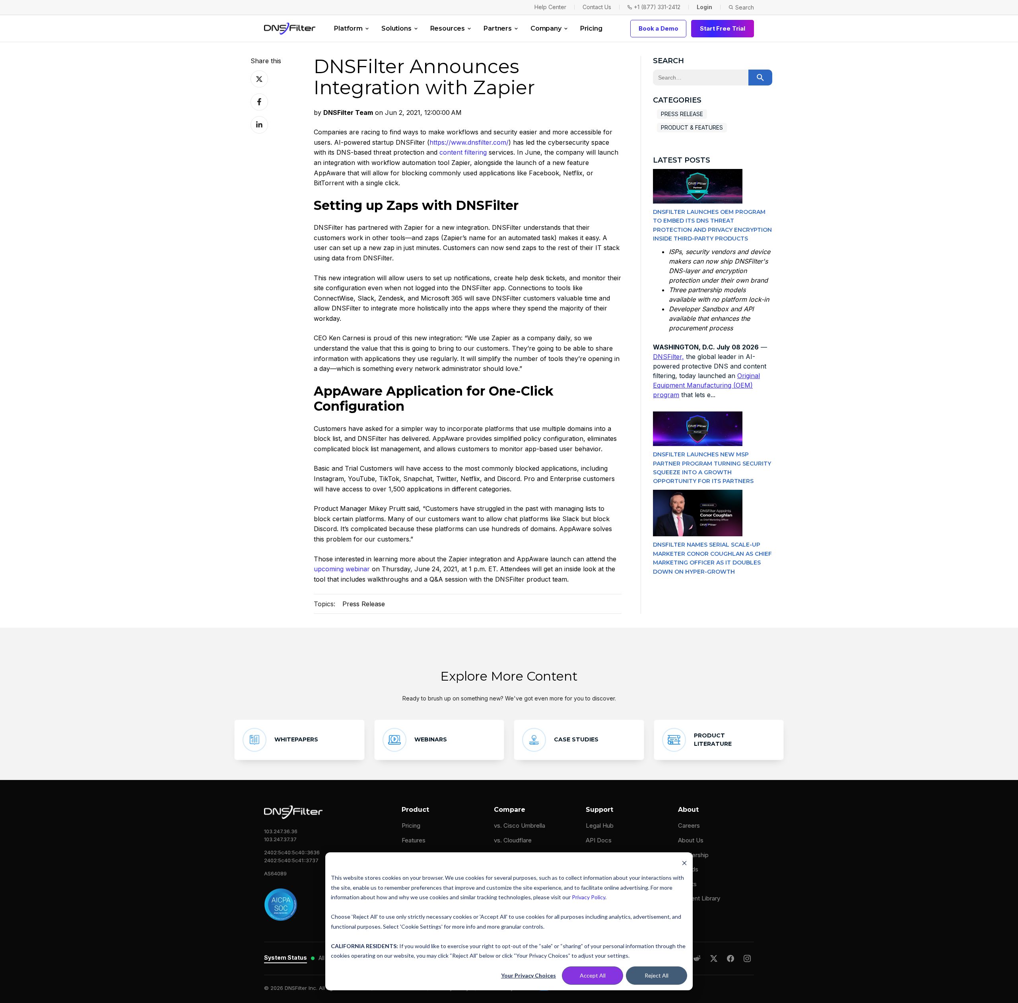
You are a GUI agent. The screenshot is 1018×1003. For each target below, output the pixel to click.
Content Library (699, 898)
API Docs (599, 840)
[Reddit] (697, 958)
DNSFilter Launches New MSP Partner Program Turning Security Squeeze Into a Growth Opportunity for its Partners (712, 468)
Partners (498, 28)
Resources (447, 28)
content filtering (463, 152)
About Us (690, 840)
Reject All (656, 975)
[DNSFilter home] (289, 29)
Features (413, 840)
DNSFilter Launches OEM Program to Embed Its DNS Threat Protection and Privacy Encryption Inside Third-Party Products (712, 225)
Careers (689, 825)
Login (704, 7)
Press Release (363, 604)
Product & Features (692, 127)
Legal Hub (600, 825)
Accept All (593, 975)
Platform (348, 28)
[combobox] (700, 77)
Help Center (550, 7)
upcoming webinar (342, 569)
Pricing (591, 28)
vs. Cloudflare (513, 840)
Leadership (693, 855)
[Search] (760, 77)
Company (545, 28)
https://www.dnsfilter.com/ (469, 142)
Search (744, 7)
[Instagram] (747, 958)
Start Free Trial (722, 28)
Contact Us (597, 7)
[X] (714, 958)
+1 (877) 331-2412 (657, 7)
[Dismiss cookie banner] (684, 863)
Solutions (396, 28)
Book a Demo (658, 28)
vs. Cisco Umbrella (519, 825)
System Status (285, 957)
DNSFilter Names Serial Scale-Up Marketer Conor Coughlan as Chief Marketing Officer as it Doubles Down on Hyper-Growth (712, 558)
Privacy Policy (588, 897)
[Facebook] (730, 958)
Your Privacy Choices (528, 975)
